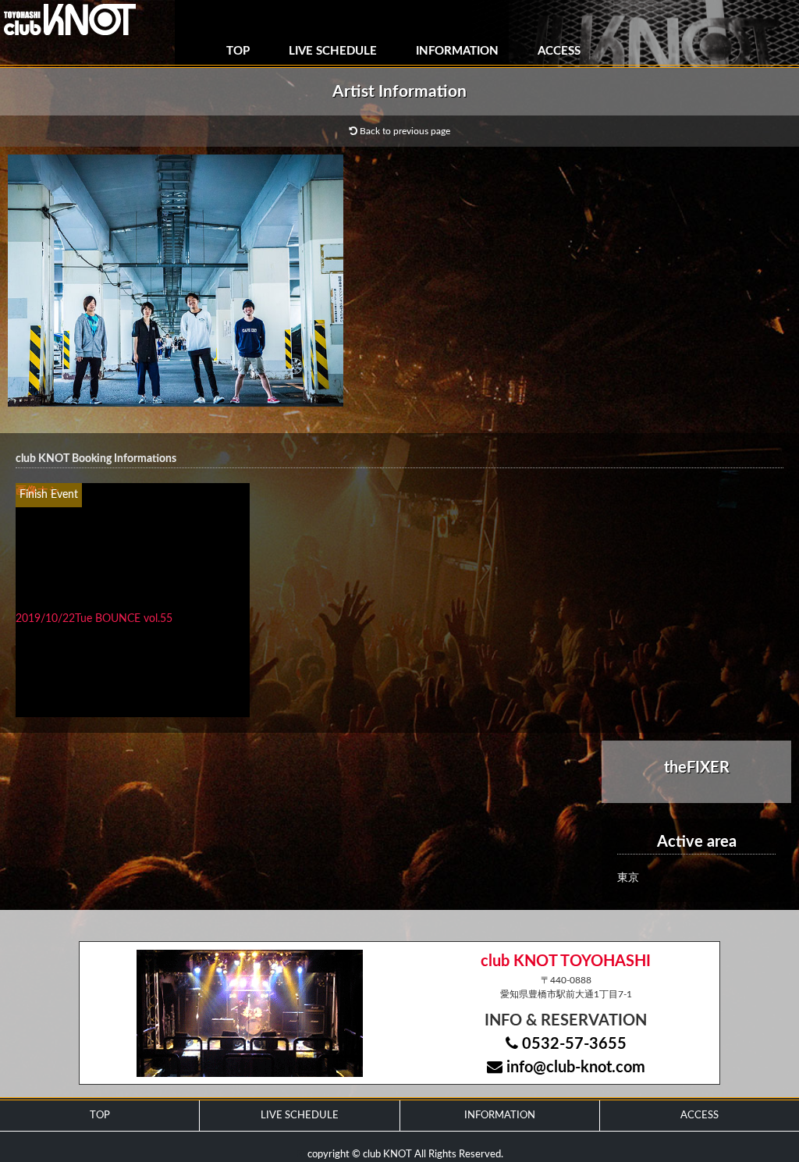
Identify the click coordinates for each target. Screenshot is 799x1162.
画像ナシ (37, 490)
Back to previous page (403, 131)
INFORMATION (457, 51)
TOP (238, 51)
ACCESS (559, 51)
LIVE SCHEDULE (333, 51)
